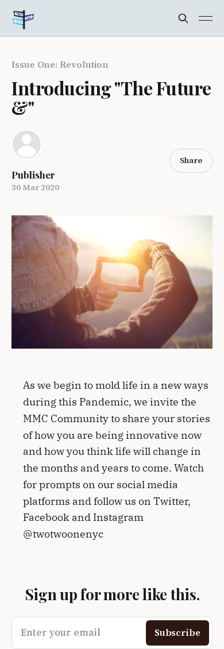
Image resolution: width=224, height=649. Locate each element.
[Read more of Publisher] (26, 144)
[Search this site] (183, 18)
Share (191, 160)
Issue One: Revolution (60, 64)
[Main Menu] (205, 18)
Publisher (33, 174)
